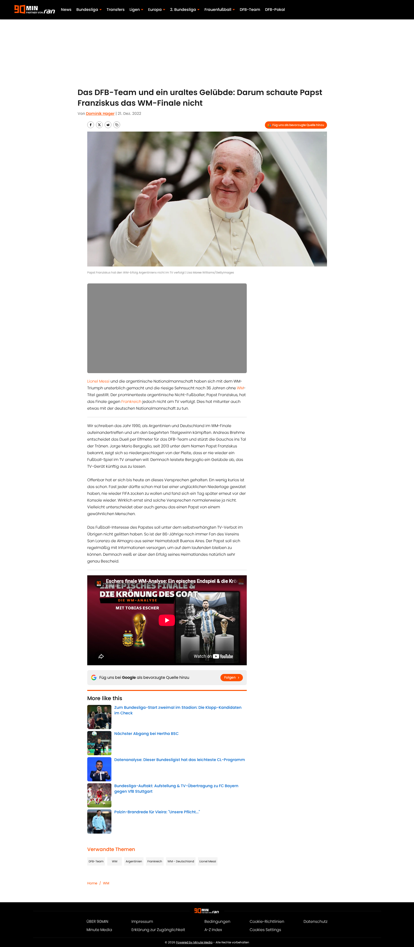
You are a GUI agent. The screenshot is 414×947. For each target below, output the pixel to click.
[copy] (116, 124)
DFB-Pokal (275, 9)
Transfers (116, 9)
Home (92, 883)
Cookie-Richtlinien (267, 921)
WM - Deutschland (180, 861)
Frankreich (131, 401)
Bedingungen (217, 921)
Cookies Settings (265, 929)
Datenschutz (315, 921)
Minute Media (99, 929)
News (66, 9)
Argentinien (134, 861)
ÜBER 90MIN (97, 921)
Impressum (142, 921)
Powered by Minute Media (194, 942)
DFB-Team (250, 9)
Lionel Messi (98, 381)
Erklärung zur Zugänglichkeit (158, 929)
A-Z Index (213, 929)
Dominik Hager (100, 113)
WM (240, 388)
